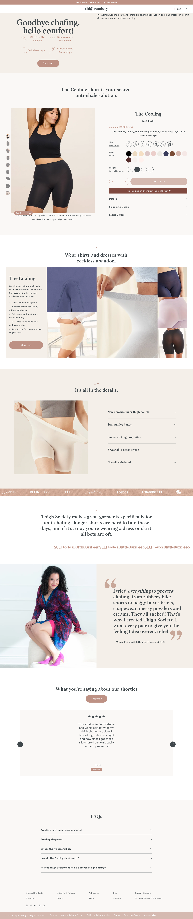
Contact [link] (61, 898)
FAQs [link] (91, 898)
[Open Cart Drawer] (186, 9)
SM (136, 144)
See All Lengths (116, 171)
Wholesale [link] (94, 893)
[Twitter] (44, 905)
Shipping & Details (119, 206)
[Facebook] (31, 905)
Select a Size (159, 181)
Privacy (53, 915)
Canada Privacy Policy (71, 915)
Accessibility (150, 915)
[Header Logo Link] (96, 9)
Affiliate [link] (117, 898)
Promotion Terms (132, 915)
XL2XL (156, 144)
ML (142, 144)
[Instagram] (27, 905)
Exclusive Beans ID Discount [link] (148, 898)
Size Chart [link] (31, 898)
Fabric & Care (116, 214)
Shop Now (48, 63)
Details (113, 198)
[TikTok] (35, 905)
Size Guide (114, 146)
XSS (129, 144)
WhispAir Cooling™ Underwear (103, 2)
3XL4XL (163, 144)
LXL (149, 144)
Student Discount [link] (143, 893)
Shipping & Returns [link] (66, 893)
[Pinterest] (39, 905)
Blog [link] (115, 893)
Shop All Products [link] (34, 893)
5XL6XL (169, 144)
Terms (117, 915)
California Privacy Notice (98, 915)
